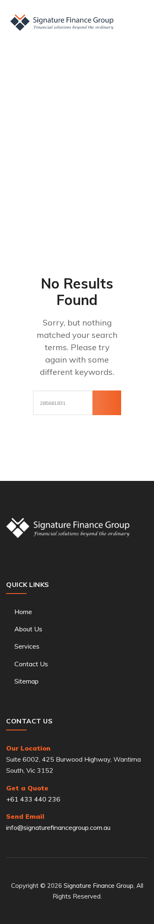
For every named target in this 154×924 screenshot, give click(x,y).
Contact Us (31, 664)
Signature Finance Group (98, 885)
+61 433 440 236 (33, 799)
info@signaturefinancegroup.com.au (58, 827)
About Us (28, 629)
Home (23, 612)
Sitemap (26, 681)
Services (26, 646)
